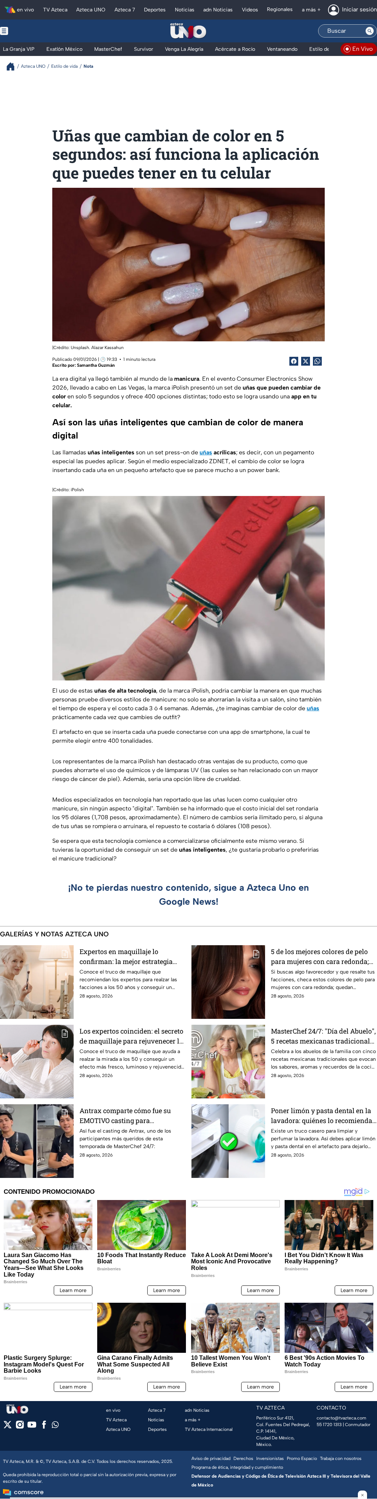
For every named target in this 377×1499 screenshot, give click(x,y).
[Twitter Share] (305, 361)
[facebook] (44, 1427)
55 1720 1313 (329, 1424)
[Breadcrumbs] (13, 66)
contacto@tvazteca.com (341, 1418)
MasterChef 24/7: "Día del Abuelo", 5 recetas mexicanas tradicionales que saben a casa (324, 1036)
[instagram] (19, 1427)
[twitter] (7, 1427)
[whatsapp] (55, 1426)
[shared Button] (317, 361)
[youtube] (31, 1427)
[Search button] (370, 31)
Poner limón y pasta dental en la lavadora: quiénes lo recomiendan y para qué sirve (324, 1116)
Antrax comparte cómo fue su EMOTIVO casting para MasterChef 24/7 (125, 1116)
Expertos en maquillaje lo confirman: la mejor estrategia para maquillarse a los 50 (126, 957)
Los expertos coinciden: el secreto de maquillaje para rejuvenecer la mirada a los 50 (131, 1036)
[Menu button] (29, 30)
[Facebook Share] (293, 361)
